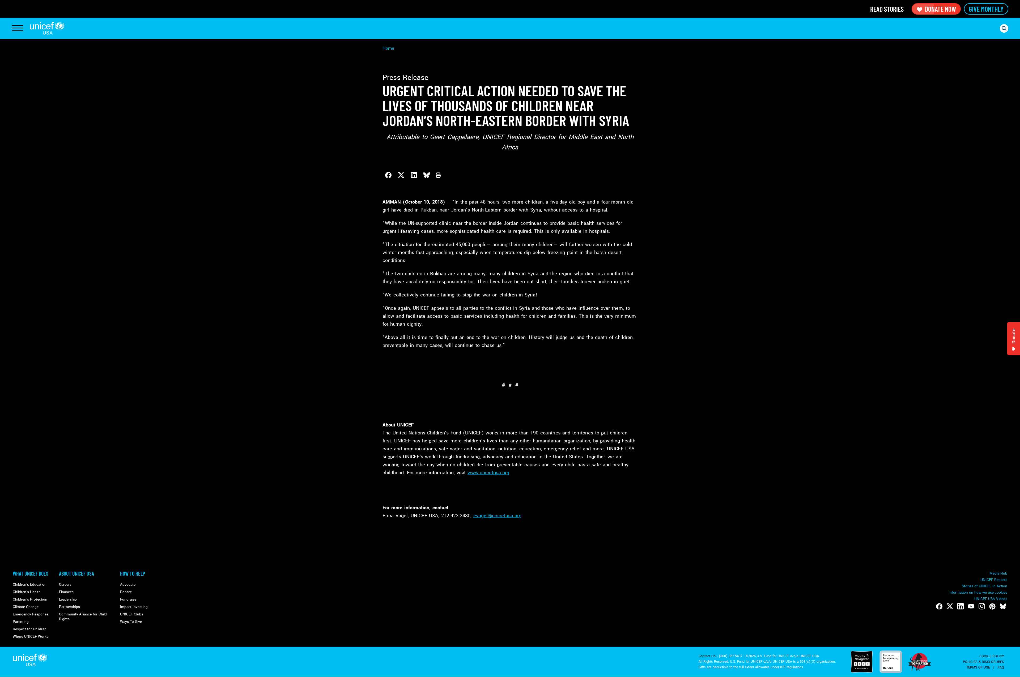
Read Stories (887, 9)
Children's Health (27, 591)
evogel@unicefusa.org (497, 515)
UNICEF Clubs (131, 614)
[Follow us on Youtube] (971, 606)
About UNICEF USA (76, 573)
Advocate (127, 584)
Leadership (68, 599)
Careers (65, 584)
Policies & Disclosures (983, 661)
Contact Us (707, 656)
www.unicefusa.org (488, 472)
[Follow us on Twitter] (950, 606)
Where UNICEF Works (30, 636)
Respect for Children (29, 629)
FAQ (1001, 667)
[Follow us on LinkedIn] (960, 606)
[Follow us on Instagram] (982, 606)
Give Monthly (986, 9)
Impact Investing (134, 606)
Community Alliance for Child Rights (83, 617)
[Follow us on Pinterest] (992, 606)
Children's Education (29, 584)
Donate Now (940, 9)
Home (388, 48)
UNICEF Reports (993, 579)
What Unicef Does (30, 573)
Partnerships (69, 606)
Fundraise (128, 599)
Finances (66, 591)
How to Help (132, 573)
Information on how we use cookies (978, 592)
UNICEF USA (47, 28)
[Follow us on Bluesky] (1003, 606)
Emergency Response (30, 614)
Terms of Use (978, 667)
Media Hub (998, 573)
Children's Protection (30, 599)
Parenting (21, 621)
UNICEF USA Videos (990, 598)
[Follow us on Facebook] (939, 606)
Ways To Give (131, 621)
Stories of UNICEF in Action (984, 586)
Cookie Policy (991, 656)
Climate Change (26, 606)
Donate (126, 591)
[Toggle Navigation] (17, 28)
